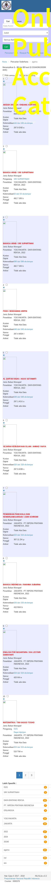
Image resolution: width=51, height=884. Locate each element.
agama (25, 850)
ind (25, 858)
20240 (25, 842)
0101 (16, 729)
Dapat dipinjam (20, 732)
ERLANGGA (25, 810)
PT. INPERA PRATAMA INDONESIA (25, 805)
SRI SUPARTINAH (21, 179)
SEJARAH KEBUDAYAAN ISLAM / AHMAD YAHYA (24, 446)
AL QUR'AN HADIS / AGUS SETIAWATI (19, 379)
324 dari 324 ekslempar (23, 673)
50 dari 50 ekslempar (22, 194)
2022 (25, 832)
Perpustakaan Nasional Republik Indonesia (21, 878)
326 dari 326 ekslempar (23, 603)
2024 (25, 837)
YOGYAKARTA (25, 818)
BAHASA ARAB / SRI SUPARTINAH (18, 172)
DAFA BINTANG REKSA (25, 800)
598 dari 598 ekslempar (23, 261)
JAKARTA (25, 824)
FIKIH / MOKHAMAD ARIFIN (15, 311)
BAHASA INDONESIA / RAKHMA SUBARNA (22, 584)
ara (25, 863)
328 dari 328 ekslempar (23, 465)
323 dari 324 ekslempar (23, 535)
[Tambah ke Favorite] (4, 81)
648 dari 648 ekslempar (23, 329)
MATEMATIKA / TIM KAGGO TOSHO (18, 722)
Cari (8, 21)
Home (4, 62)
